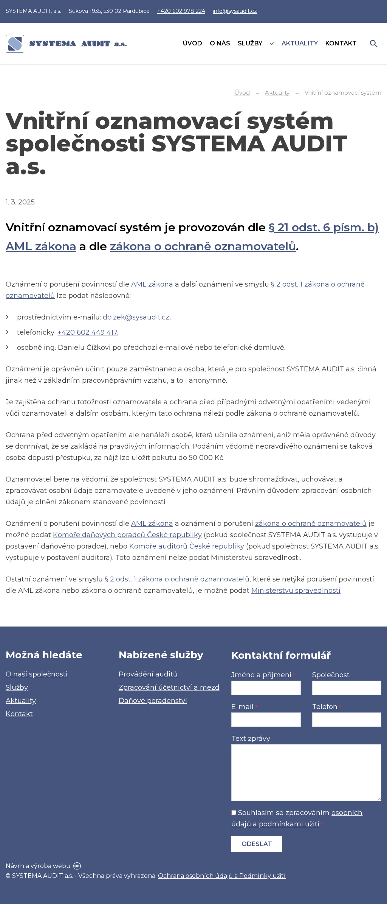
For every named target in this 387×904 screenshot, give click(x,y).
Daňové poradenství (153, 701)
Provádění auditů (148, 674)
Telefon (326, 707)
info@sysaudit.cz (235, 11)
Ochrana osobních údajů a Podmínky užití (222, 875)
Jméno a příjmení (263, 675)
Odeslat (256, 844)
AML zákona (152, 284)
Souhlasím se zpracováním (296, 818)
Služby (17, 687)
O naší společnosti (37, 674)
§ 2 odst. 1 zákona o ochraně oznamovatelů (177, 579)
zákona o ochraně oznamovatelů (203, 246)
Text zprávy (252, 738)
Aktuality (21, 701)
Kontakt (19, 714)
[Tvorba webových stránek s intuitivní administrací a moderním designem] (76, 866)
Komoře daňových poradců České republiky (127, 535)
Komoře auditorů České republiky (186, 546)
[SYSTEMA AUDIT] (66, 44)
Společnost (331, 675)
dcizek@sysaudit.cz (136, 317)
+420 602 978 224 (181, 11)
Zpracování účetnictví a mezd (169, 687)
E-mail (244, 707)
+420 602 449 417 (87, 332)
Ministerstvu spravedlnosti (296, 590)
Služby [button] (251, 43)
